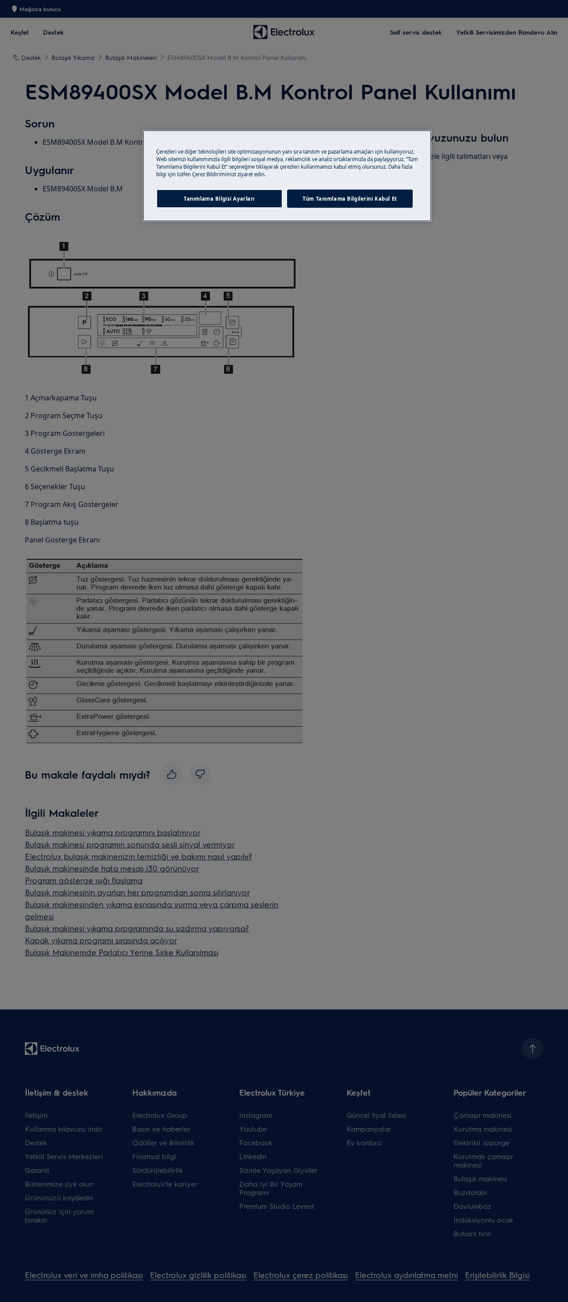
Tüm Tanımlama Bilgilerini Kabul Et (350, 198)
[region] (287, 176)
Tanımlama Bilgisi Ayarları (219, 198)
